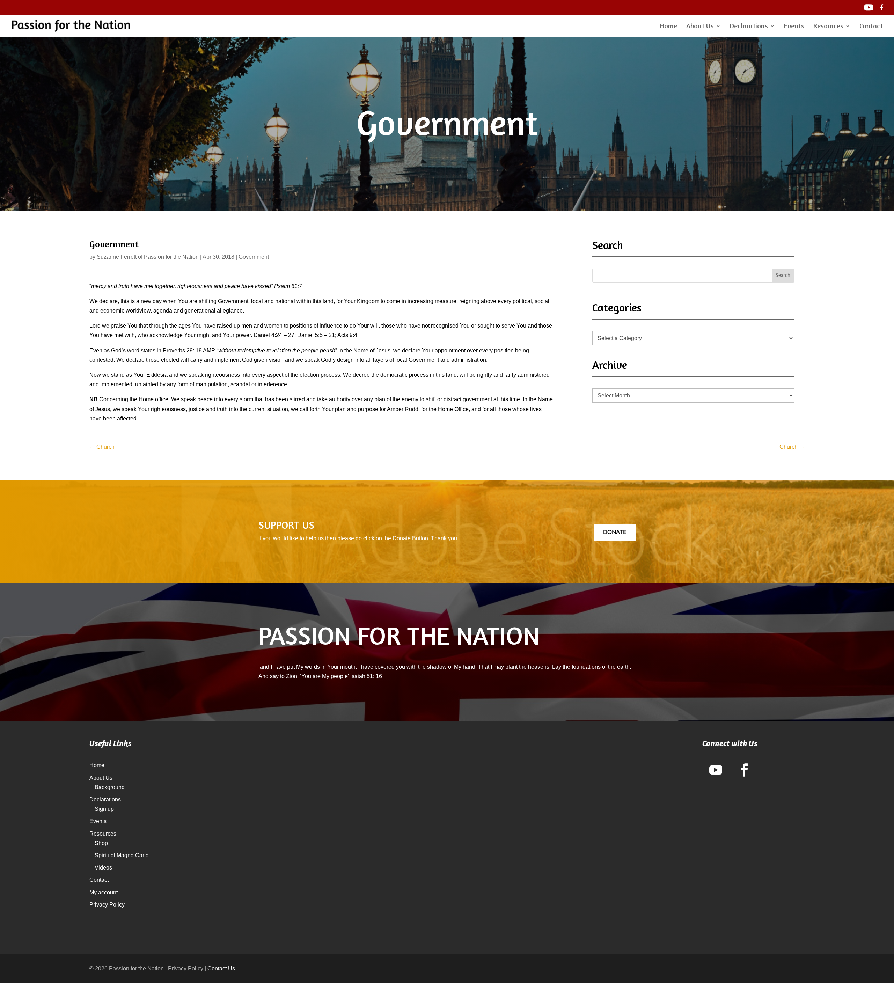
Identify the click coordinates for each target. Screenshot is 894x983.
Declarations (749, 26)
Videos (103, 868)
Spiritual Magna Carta (122, 855)
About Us (700, 26)
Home (668, 26)
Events (794, 26)
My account (103, 892)
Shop (101, 843)
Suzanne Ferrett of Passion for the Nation (148, 257)
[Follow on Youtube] (715, 770)
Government (254, 257)
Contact (871, 26)
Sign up (104, 809)
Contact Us (221, 968)
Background (110, 787)
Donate (614, 532)
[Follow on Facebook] (744, 770)
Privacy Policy (107, 905)
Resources (828, 26)
